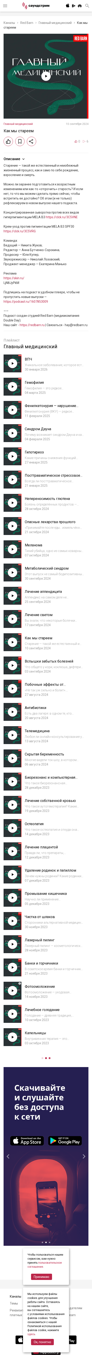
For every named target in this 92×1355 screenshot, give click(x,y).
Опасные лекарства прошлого (50, 522)
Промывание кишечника (46, 893)
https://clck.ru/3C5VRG (20, 231)
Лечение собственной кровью (50, 801)
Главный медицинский (55, 23)
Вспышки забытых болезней (49, 661)
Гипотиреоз (34, 452)
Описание (12, 159)
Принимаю (41, 1277)
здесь (31, 1334)
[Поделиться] (31, 141)
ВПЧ (28, 359)
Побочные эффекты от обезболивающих (44, 686)
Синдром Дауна (38, 429)
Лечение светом (38, 615)
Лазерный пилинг (39, 940)
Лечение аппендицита (43, 591)
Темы (14, 1303)
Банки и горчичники (41, 963)
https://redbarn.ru (32, 325)
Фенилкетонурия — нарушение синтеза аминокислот (50, 408)
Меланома (33, 545)
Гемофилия (34, 382)
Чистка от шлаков (40, 917)
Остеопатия (34, 824)
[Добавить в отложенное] (20, 141)
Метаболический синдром (47, 568)
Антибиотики (35, 708)
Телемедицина (37, 731)
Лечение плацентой (41, 847)
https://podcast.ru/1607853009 (26, 301)
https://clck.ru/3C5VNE (62, 217)
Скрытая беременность (44, 754)
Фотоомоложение (40, 986)
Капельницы (35, 1033)
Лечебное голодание (42, 1010)
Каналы (9, 23)
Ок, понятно (42, 1342)
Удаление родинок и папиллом (50, 870)
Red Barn (26, 23)
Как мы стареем (38, 638)
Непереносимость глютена (47, 499)
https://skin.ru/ (14, 278)
